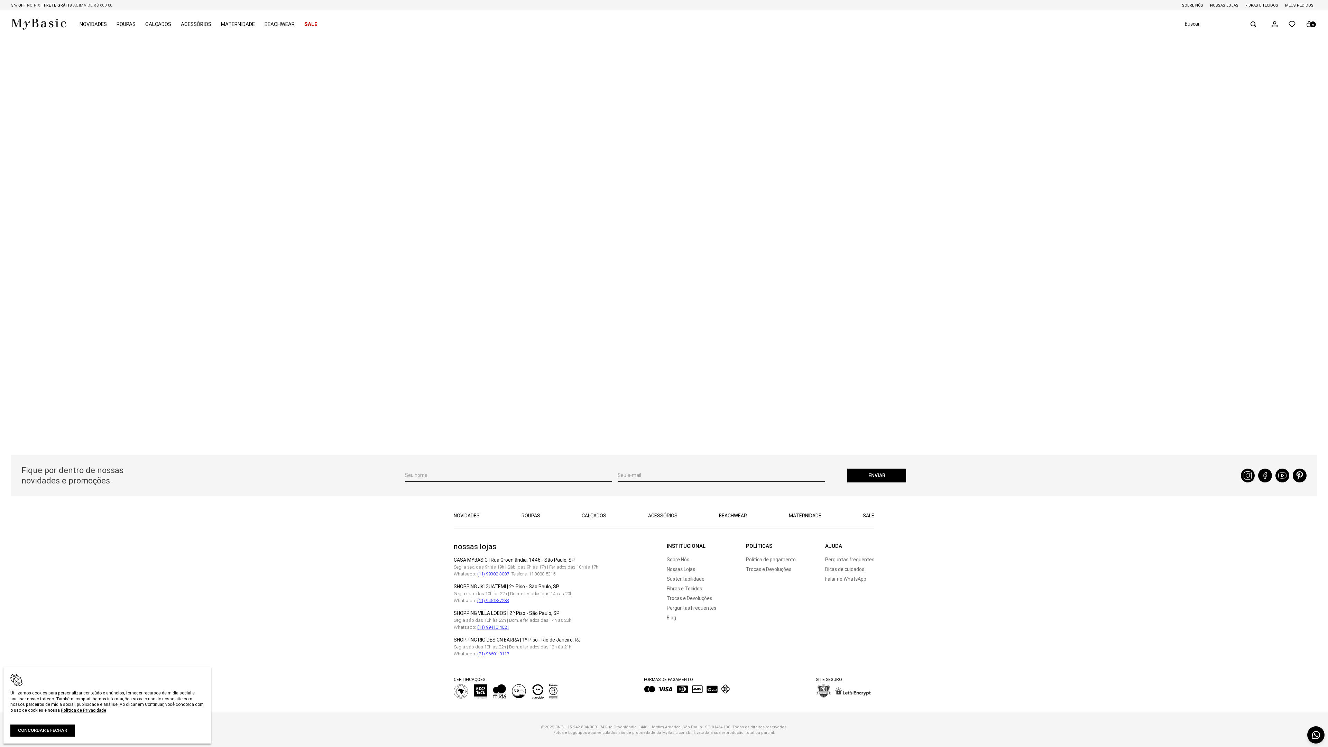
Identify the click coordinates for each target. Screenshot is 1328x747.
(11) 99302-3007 (493, 574)
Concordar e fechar (42, 730)
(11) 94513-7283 (493, 600)
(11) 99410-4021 (493, 627)
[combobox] (1221, 24)
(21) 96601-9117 (493, 654)
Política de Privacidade (83, 710)
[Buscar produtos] (1251, 24)
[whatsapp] (1316, 735)
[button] (1274, 24)
